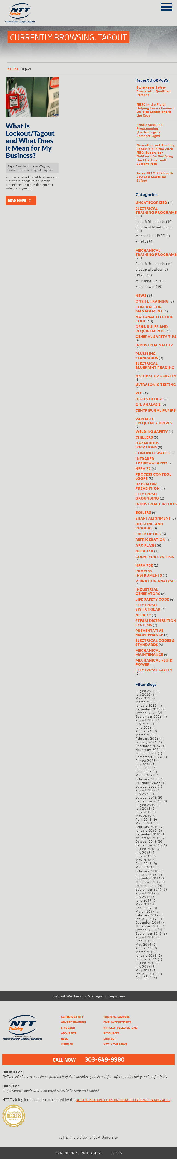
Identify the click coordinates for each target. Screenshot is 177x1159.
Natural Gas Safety (156, 376)
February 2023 (147, 778)
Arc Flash (146, 545)
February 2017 (147, 915)
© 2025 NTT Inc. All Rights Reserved (79, 1153)
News (141, 295)
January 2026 (146, 705)
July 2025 (143, 723)
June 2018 (144, 856)
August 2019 (146, 804)
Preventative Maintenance (149, 632)
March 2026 (145, 701)
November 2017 (148, 881)
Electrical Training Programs (156, 210)
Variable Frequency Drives (154, 421)
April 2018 (144, 863)
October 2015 (146, 959)
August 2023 (146, 760)
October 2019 (146, 797)
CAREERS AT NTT (72, 1016)
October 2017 (146, 885)
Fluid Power (145, 286)
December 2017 (148, 878)
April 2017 (144, 907)
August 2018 (146, 848)
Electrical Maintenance (155, 227)
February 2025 (147, 738)
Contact (109, 1038)
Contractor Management (149, 309)
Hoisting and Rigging (149, 526)
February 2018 (147, 870)
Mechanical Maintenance (149, 652)
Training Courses (116, 1016)
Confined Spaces (153, 453)
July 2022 (143, 793)
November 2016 (148, 926)
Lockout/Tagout (30, 170)
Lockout (13, 170)
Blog (64, 1038)
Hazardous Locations (147, 445)
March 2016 (145, 951)
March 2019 (145, 823)
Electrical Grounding (147, 496)
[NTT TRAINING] (22, 1027)
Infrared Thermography (152, 461)
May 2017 (143, 904)
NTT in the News (115, 1044)
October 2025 (146, 712)
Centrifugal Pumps (156, 410)
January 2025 (146, 742)
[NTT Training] (20, 13)
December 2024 (148, 745)
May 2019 (143, 815)
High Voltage (149, 399)
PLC (139, 393)
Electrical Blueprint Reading (155, 365)
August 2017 (146, 893)
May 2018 (143, 859)
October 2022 (146, 786)
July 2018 (143, 852)
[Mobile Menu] (166, 5)
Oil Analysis (148, 405)
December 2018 (148, 834)
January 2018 (146, 874)
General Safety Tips (156, 336)
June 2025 (144, 727)
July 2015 (143, 966)
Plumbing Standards (147, 355)
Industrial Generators (148, 591)
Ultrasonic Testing (156, 385)
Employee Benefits (117, 1022)
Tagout (47, 170)
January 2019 (146, 830)
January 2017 (146, 918)
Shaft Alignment (153, 518)
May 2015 (143, 970)
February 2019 (147, 826)
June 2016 (144, 940)
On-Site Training (73, 1022)
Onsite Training (152, 301)
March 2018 (145, 867)
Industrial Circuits (156, 504)
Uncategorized (151, 202)
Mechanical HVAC (150, 235)
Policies (116, 1153)
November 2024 (148, 749)
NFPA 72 (143, 468)
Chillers (144, 437)
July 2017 (143, 896)
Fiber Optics (148, 534)
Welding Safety (152, 431)
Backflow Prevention (148, 486)
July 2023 (143, 764)
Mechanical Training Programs (156, 252)
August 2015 (146, 962)
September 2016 (149, 933)
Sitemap (67, 1044)
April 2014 (144, 977)
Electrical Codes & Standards (155, 642)
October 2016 (146, 929)
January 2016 (146, 955)
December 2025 (148, 709)
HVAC (140, 275)
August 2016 (146, 937)
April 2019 (144, 819)
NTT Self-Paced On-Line (120, 1027)
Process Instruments (149, 573)
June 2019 (144, 812)
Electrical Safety (149, 269)
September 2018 (149, 845)
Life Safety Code (152, 599)
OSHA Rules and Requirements (152, 329)
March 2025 (145, 734)
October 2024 (146, 753)
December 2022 (148, 782)
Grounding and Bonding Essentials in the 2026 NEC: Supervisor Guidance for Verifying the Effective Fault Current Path (156, 154)
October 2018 (146, 841)
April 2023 (144, 771)
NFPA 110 (144, 551)
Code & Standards (150, 221)
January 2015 (146, 973)
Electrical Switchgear (148, 607)
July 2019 (143, 808)
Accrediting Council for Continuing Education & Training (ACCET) (123, 1100)
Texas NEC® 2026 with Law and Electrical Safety (155, 176)
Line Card (68, 1027)
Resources (111, 1033)
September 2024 (149, 756)
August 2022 (146, 790)
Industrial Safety (154, 345)
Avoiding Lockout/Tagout (32, 166)
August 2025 (146, 720)
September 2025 (149, 716)
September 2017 (149, 889)
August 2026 (146, 690)
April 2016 (144, 948)
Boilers (143, 512)
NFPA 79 (143, 615)
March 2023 (145, 775)
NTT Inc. (13, 68)
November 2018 (148, 837)
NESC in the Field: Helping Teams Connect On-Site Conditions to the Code (155, 110)
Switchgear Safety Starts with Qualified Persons (154, 91)
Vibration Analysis (156, 581)
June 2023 (144, 767)
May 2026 (143, 698)
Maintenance (146, 280)
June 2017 (144, 900)
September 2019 (149, 801)
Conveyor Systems (155, 557)
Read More (17, 200)
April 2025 (144, 731)
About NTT (68, 1033)
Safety (141, 241)
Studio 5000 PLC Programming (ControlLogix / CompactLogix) (150, 130)
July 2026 (143, 694)
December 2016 (148, 922)
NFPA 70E (144, 565)
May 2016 (143, 944)
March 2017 (145, 911)
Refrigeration (150, 539)
